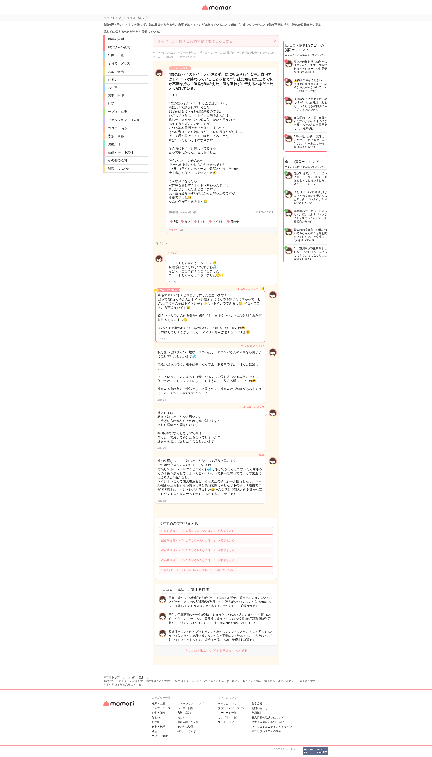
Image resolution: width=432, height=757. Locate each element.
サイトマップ (226, 721)
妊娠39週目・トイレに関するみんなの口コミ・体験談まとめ (197, 550)
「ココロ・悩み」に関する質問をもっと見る (216, 650)
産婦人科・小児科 (120, 152)
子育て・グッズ (119, 63)
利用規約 (257, 712)
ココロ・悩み (117, 128)
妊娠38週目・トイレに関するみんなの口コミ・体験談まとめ (197, 540)
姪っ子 (235, 221)
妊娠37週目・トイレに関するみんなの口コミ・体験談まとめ (197, 530)
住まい (112, 79)
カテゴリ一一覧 (227, 717)
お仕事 (112, 87)
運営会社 (257, 703)
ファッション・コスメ (124, 120)
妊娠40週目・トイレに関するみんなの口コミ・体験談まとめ (197, 560)
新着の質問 (116, 39)
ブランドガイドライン (231, 708)
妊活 (111, 103)
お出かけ (114, 144)
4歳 (175, 221)
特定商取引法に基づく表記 (268, 721)
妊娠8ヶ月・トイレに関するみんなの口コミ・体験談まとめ (197, 569)
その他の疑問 (117, 160)
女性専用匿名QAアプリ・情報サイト (217, 10)
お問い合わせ (260, 708)
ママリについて (227, 703)
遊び (187, 221)
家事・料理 (116, 95)
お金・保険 (116, 71)
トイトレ (218, 221)
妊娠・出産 (116, 55)
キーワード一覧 (227, 712)
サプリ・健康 (117, 112)
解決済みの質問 (119, 47)
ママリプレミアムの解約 (266, 731)
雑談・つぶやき (119, 168)
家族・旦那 (116, 136)
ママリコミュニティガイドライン (272, 726)
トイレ (202, 221)
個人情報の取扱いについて (268, 717)
